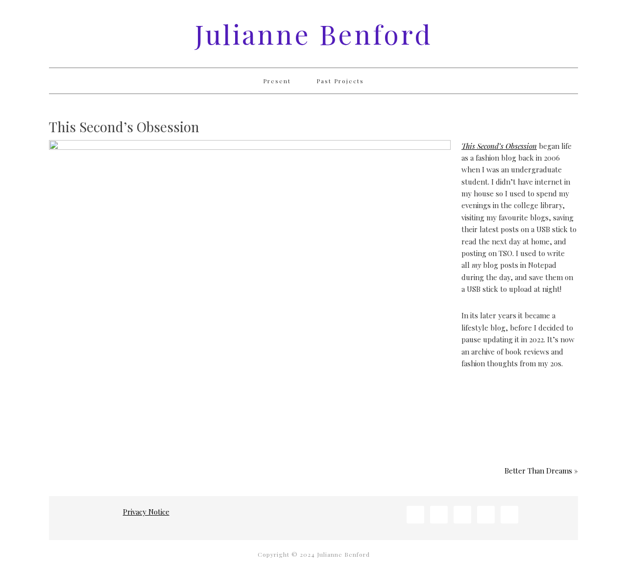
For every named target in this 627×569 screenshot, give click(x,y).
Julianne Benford (314, 34)
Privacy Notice (146, 512)
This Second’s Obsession (499, 146)
